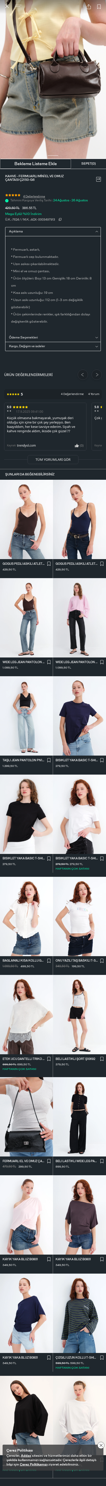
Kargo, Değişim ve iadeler (27, 346)
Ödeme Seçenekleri (23, 337)
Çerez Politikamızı (34, 1464)
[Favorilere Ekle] (99, 7)
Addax (26, 1455)
